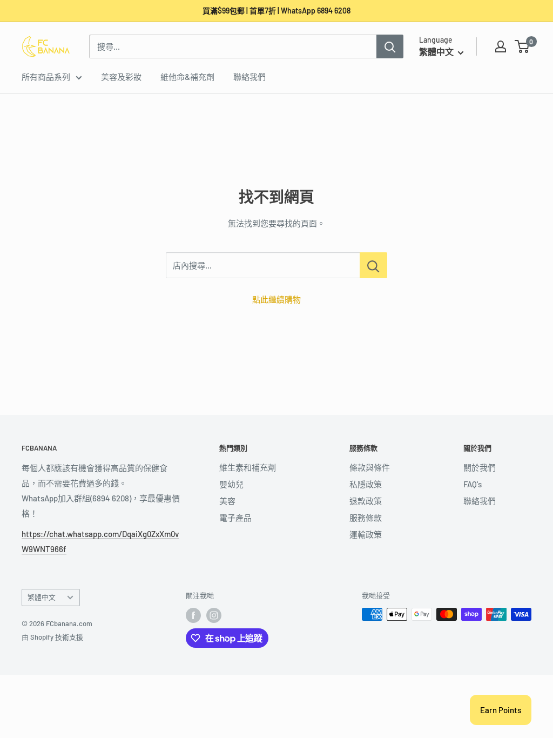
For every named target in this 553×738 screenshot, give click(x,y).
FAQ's (472, 484)
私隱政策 (365, 484)
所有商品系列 (46, 77)
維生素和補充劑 (247, 467)
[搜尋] (389, 46)
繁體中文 (42, 597)
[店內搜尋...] (373, 265)
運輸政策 (365, 534)
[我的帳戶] (500, 46)
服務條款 (365, 517)
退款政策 (365, 501)
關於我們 (479, 467)
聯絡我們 (249, 77)
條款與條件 (369, 467)
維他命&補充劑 (187, 77)
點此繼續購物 (276, 299)
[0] (522, 46)
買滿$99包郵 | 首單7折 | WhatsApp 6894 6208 (276, 10)
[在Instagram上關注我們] (213, 615)
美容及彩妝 (121, 77)
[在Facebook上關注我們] (193, 615)
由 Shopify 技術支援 (52, 637)
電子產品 (235, 517)
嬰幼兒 (231, 484)
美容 (227, 501)
